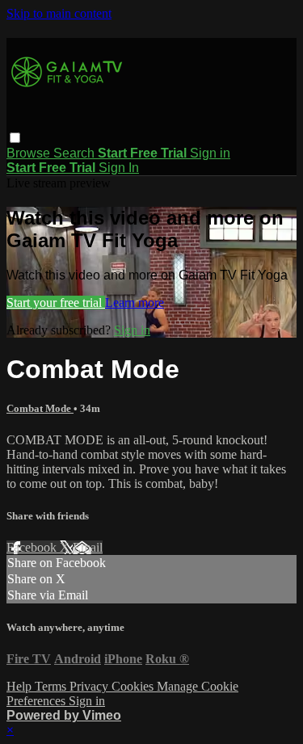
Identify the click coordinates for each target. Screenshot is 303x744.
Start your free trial (55, 302)
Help (20, 686)
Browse (29, 153)
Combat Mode (40, 408)
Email (88, 547)
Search (75, 153)
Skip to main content (59, 13)
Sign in (210, 153)
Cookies (134, 686)
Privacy (90, 686)
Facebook (33, 547)
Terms (52, 686)
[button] (15, 137)
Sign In (119, 167)
